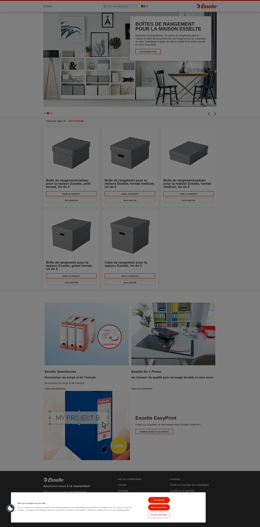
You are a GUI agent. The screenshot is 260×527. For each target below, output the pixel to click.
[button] (10, 508)
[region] (108, 507)
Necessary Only (159, 507)
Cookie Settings (159, 515)
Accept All (159, 500)
